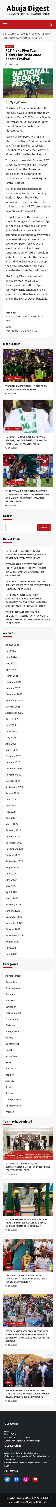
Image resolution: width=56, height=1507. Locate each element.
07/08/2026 (12, 448)
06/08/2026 (12, 505)
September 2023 (14, 861)
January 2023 (12, 910)
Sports (9, 46)
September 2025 (14, 712)
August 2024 (12, 793)
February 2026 (13, 681)
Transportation (13, 1099)
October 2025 (12, 706)
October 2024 (12, 780)
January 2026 (12, 688)
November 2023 (14, 848)
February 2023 (13, 904)
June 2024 (11, 805)
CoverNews (25, 1502)
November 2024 (14, 774)
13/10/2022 (13, 64)
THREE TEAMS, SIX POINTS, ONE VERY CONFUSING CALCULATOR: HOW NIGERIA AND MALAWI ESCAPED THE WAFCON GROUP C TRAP (27, 496)
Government (12, 1043)
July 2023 (10, 873)
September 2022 (14, 935)
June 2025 (11, 731)
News (9, 378)
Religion (9, 1074)
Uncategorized (13, 1105)
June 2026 (11, 657)
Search (7, 516)
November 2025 (14, 700)
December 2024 (13, 768)
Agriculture (11, 982)
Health (9, 1050)
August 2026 (12, 644)
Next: (21, 329)
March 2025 (11, 749)
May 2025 (10, 737)
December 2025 (13, 694)
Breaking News (13, 988)
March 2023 (11, 898)
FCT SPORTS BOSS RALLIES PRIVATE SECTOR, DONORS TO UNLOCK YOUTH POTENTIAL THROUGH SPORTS (26, 440)
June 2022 (11, 954)
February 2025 (13, 756)
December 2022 (13, 916)
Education (10, 1006)
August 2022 (12, 941)
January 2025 (12, 762)
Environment (12, 1019)
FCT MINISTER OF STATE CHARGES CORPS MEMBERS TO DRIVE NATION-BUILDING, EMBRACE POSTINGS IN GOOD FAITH (26, 570)
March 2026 (11, 675)
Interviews (11, 1056)
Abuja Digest (28, 8)
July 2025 (10, 725)
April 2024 (11, 817)
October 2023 (12, 855)
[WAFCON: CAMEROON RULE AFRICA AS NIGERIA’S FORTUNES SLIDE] (28, 365)
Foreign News (12, 1031)
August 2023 (12, 867)
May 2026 (10, 663)
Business (10, 994)
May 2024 (10, 811)
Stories (9, 1093)
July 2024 (10, 799)
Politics (9, 1068)
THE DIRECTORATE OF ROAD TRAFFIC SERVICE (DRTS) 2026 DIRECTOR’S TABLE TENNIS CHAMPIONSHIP (28, 585)
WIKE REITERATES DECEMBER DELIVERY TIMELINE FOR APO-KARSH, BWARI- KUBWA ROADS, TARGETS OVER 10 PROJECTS (27, 618)
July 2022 (10, 947)
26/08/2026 (12, 1174)
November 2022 (14, 923)
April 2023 (11, 892)
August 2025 (12, 719)
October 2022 (12, 929)
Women (9, 1111)
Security (9, 1080)
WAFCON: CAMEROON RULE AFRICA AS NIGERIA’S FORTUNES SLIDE (26, 387)
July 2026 (10, 651)
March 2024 (11, 824)
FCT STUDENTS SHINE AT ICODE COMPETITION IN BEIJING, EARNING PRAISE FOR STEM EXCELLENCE (25, 554)
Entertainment (13, 1012)
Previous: (25, 316)
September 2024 (14, 787)
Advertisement (13, 975)
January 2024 (12, 836)
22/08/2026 (12, 1401)
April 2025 (11, 743)
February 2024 (13, 830)
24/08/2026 (12, 1286)
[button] (6, 24)
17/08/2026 (12, 393)
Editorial (10, 1000)
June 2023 (11, 879)
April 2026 (11, 669)
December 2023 (13, 842)
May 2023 (10, 886)
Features (10, 483)
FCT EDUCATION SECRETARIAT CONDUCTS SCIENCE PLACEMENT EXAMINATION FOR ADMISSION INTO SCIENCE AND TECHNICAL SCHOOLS (26, 600)
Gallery (9, 1037)
